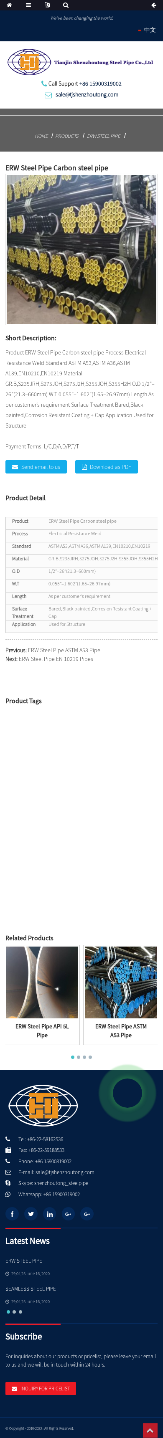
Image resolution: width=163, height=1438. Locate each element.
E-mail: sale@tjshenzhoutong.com (56, 1172)
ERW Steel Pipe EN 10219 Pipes (56, 659)
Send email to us (40, 467)
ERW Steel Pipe (103, 136)
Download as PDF (110, 467)
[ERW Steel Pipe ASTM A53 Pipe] (121, 982)
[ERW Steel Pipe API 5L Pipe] (42, 982)
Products (66, 136)
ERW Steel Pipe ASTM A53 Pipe (64, 650)
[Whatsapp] (127, 1093)
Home (41, 136)
